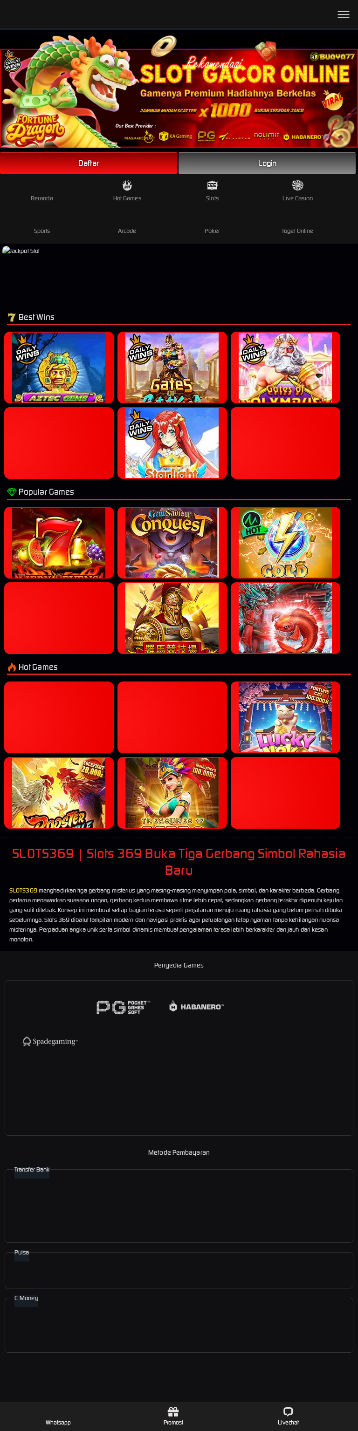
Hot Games (127, 198)
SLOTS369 (23, 890)
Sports (42, 231)
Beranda (42, 198)
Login (267, 163)
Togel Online (297, 231)
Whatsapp (58, 1422)
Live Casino (297, 198)
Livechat (288, 1422)
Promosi (174, 1422)
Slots (212, 198)
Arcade (127, 231)
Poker (212, 231)
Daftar (88, 163)
